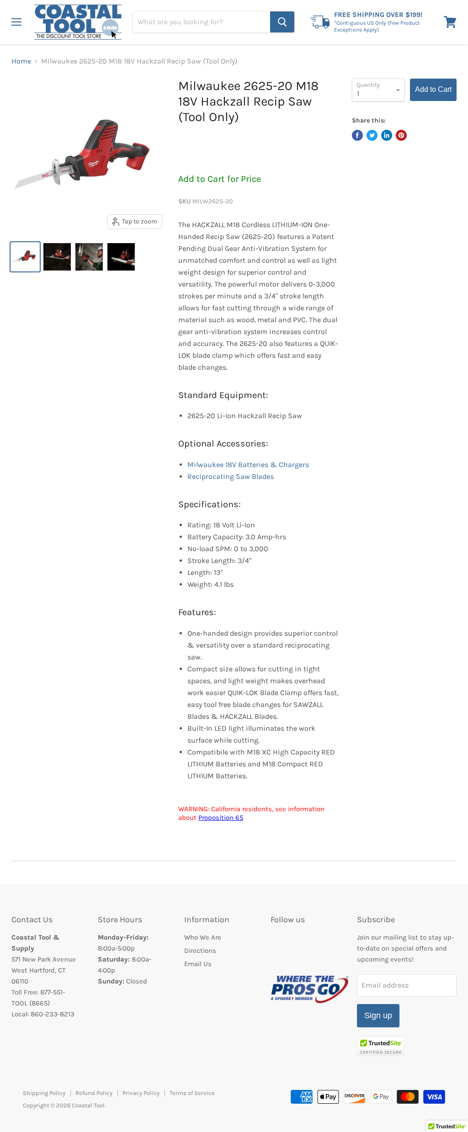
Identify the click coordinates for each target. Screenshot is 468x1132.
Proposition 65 (220, 817)
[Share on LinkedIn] (386, 135)
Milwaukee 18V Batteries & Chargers (248, 464)
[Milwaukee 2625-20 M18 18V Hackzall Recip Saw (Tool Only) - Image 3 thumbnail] (89, 256)
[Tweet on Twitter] (372, 135)
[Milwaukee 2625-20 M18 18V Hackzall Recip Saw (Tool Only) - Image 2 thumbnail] (57, 256)
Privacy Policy (141, 1092)
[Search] (282, 21)
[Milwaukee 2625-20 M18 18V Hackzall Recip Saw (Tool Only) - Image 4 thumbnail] (121, 256)
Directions (200, 950)
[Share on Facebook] (357, 135)
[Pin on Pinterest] (401, 135)
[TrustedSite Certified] (381, 1046)
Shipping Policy (44, 1092)
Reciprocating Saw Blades (230, 476)
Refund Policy (93, 1092)
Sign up (378, 1015)
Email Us (198, 964)
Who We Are (202, 937)
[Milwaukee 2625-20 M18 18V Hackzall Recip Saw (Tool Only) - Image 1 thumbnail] (25, 256)
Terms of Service (192, 1092)
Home (21, 61)
